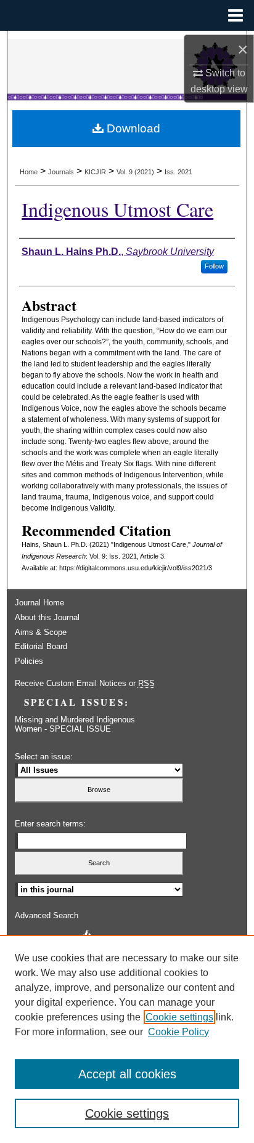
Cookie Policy (178, 1032)
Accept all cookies (127, 1074)
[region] (127, 1039)
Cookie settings (179, 1017)
